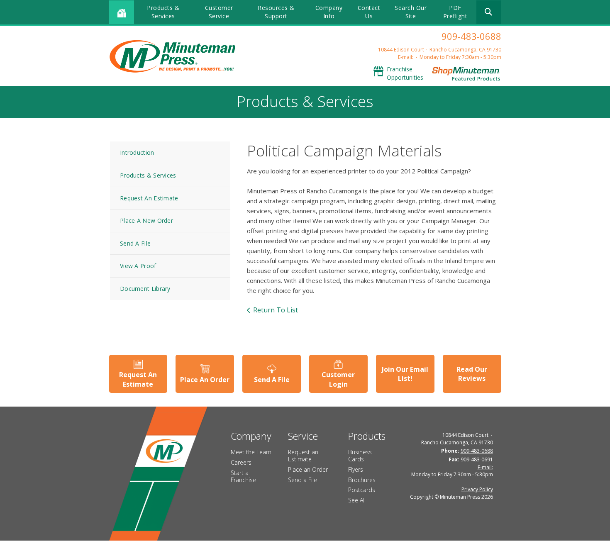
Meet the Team (251, 452)
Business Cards (360, 455)
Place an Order (308, 469)
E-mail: (405, 57)
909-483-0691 (477, 459)
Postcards (361, 490)
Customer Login (338, 379)
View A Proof (138, 266)
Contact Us (369, 12)
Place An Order (204, 379)
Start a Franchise (243, 476)
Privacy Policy (477, 489)
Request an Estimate (303, 455)
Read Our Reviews (471, 374)
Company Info (329, 12)
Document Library (145, 288)
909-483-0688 (471, 36)
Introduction (137, 152)
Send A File (135, 243)
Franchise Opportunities (405, 73)
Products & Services (163, 12)
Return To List (275, 309)
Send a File (302, 480)
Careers (241, 462)
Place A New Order (146, 220)
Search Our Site (411, 12)
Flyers (355, 469)
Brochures (362, 480)
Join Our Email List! (405, 374)
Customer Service (219, 12)
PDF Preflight (455, 12)
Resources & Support (276, 12)
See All (357, 500)
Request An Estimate (149, 198)
